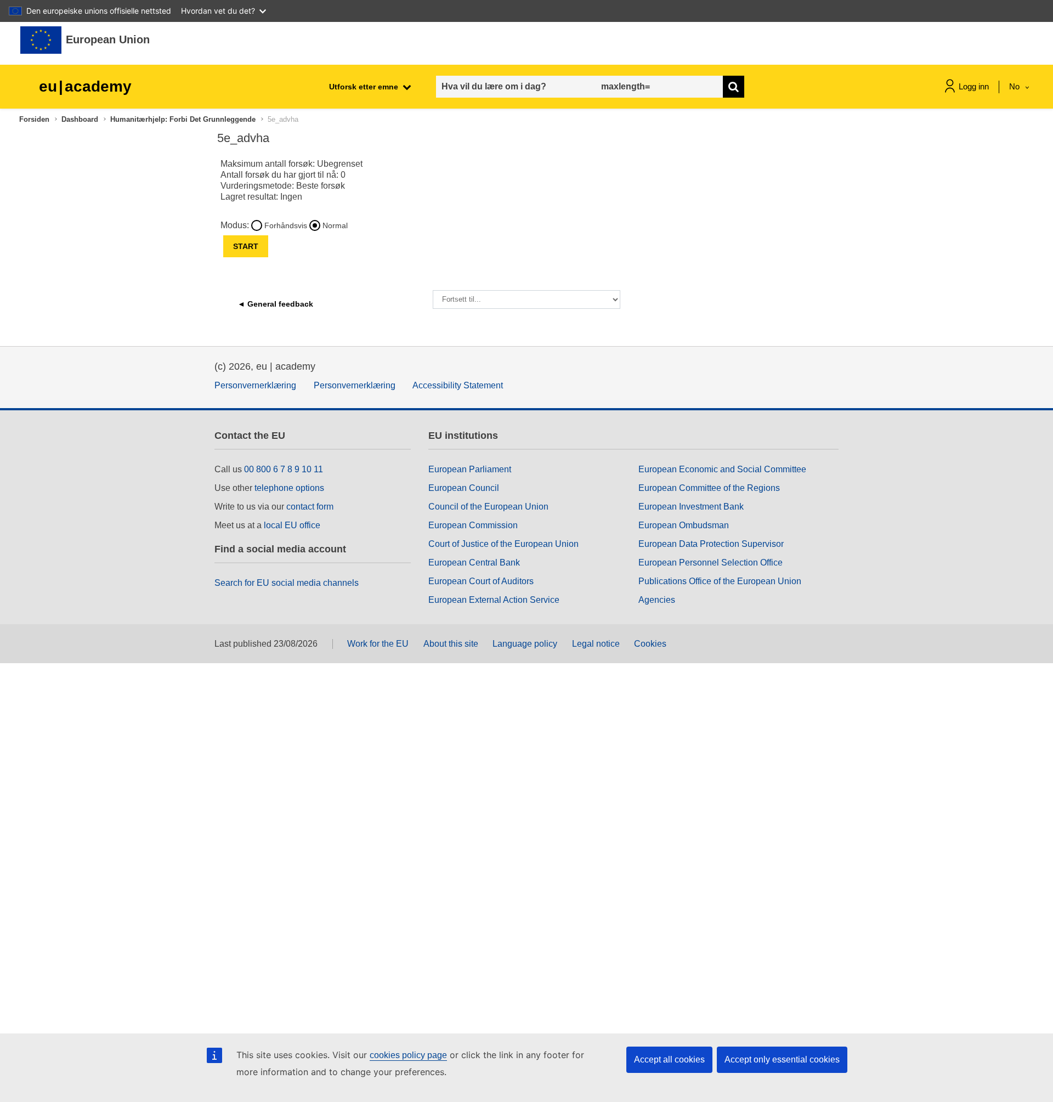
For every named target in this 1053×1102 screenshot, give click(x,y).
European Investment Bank (691, 506)
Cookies (650, 643)
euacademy (85, 86)
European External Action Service (493, 599)
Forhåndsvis (285, 225)
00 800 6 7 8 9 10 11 (283, 469)
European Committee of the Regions (709, 488)
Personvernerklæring (255, 385)
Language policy (524, 643)
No (1015, 86)
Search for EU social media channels (286, 582)
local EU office (292, 525)
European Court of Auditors (481, 581)
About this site (450, 643)
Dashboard (79, 119)
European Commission (473, 525)
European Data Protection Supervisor (711, 544)
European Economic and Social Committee (722, 469)
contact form (309, 506)
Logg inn (974, 86)
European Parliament (469, 469)
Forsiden (34, 119)
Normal (335, 225)
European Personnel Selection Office (710, 562)
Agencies (656, 599)
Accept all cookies (669, 1059)
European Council (463, 488)
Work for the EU (378, 643)
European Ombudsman (683, 525)
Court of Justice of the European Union (503, 544)
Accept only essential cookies (782, 1059)
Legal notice (596, 643)
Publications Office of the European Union (719, 581)
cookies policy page (408, 1055)
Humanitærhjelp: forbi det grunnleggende (183, 119)
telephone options (289, 488)
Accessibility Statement (457, 385)
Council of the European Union (488, 506)
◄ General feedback (275, 303)
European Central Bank (474, 562)
